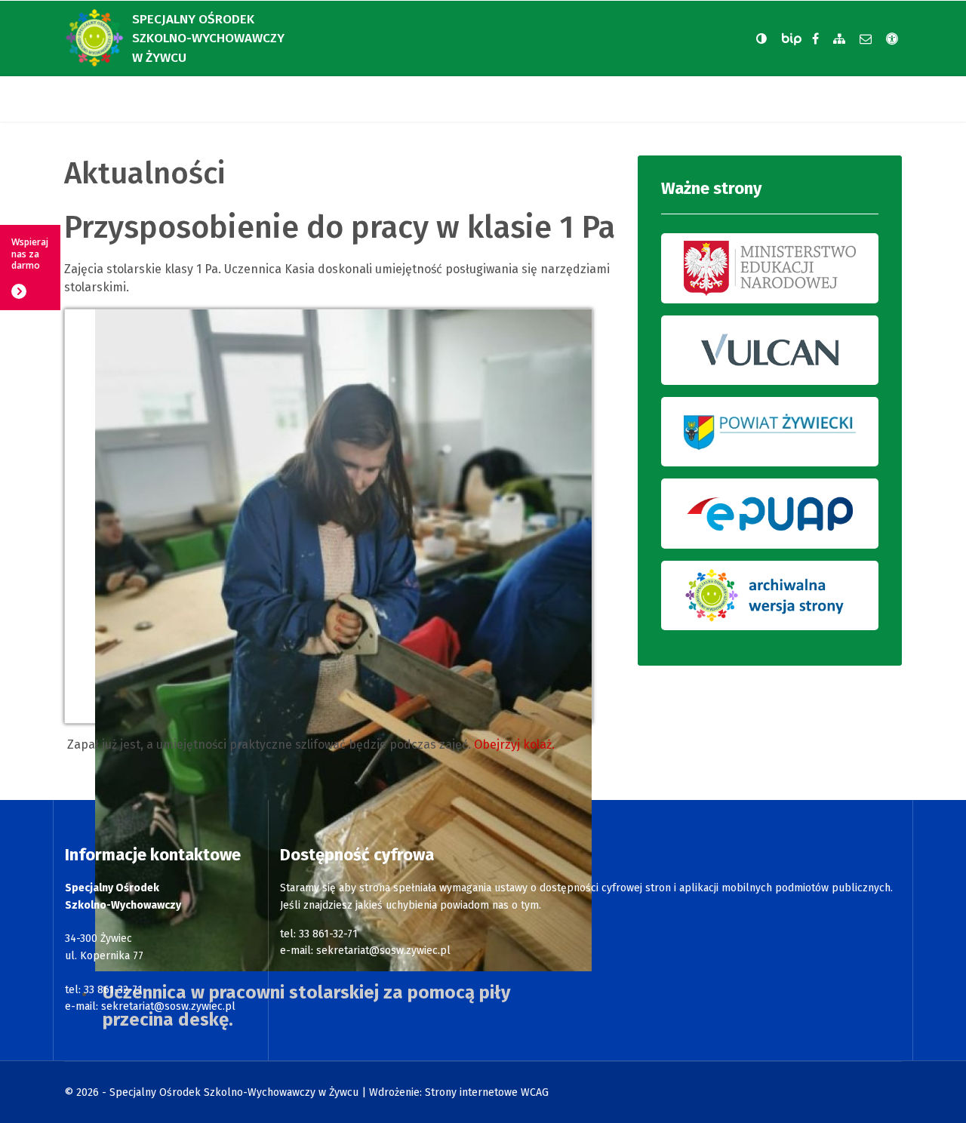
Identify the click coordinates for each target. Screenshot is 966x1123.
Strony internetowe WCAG (487, 1092)
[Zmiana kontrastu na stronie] (761, 38)
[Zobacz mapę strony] (839, 39)
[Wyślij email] (865, 39)
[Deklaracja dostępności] (892, 39)
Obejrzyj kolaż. (514, 744)
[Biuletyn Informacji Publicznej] (793, 39)
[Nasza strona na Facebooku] (815, 39)
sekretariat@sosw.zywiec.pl (168, 1006)
